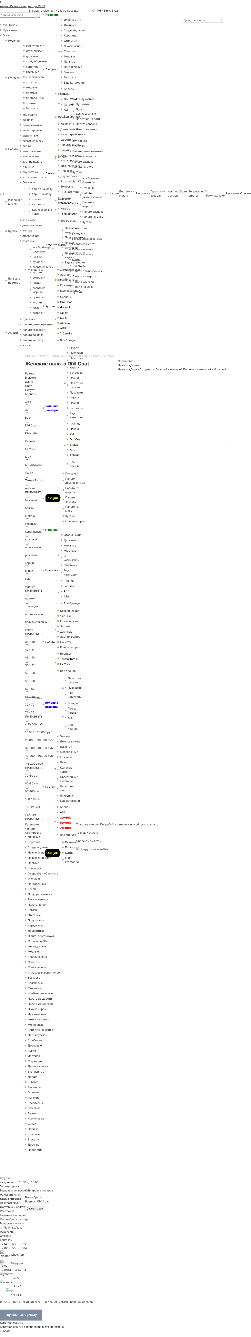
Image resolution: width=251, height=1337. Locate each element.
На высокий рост (39, 857)
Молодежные (37, 946)
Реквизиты (233, 193)
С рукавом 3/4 (38, 941)
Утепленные (36, 1071)
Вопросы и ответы (12, 1223)
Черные (65, 615)
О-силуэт (34, 878)
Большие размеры (51, 408)
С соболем (35, 1040)
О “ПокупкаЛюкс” (12, 1227)
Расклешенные (38, 899)
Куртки (50, 306)
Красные (34, 1134)
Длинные (34, 836)
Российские (36, 1103)
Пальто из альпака (40, 1003)
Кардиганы (35, 925)
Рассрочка (7, 1211)
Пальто (50, 173)
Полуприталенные (40, 894)
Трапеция (34, 868)
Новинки (51, 14)
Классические (37, 956)
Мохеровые (36, 1024)
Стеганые (34, 915)
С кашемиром (37, 1009)
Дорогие (33, 1144)
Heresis (65, 208)
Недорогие (35, 1149)
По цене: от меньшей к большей (204, 369)
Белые (32, 1113)
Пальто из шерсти (40, 998)
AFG (62, 812)
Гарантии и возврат (13, 1215)
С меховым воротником (44, 972)
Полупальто (36, 920)
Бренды (65, 297)
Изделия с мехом (52, 246)
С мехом (34, 962)
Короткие (34, 842)
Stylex (64, 312)
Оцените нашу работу (21, 1315)
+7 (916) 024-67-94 (13, 1269)
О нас (6, 35)
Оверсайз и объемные (43, 873)
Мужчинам (35, 697)
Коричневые (36, 1118)
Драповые (35, 1045)
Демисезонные (38, 1066)
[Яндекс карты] (6, 1273)
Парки (64, 150)
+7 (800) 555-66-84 (13, 1248)
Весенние (34, 1087)
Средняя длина (38, 847)
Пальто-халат (37, 904)
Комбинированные (40, 993)
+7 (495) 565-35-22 (104, 10)
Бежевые (34, 1108)
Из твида (34, 1055)
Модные (33, 951)
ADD (63, 328)
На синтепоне (37, 1014)
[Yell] (10, 1290)
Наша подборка (128, 369)
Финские (33, 1097)
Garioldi (65, 307)
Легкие (32, 1076)
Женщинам (35, 269)
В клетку (34, 1139)
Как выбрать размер (14, 1219)
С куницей (35, 1061)
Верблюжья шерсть (41, 1029)
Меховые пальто (39, 1019)
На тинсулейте (37, 1035)
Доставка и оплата (12, 1207)
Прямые (33, 862)
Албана (65, 323)
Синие (32, 1123)
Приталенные (37, 883)
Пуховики (51, 69)
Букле (32, 1050)
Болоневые (35, 983)
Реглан (32, 910)
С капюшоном (37, 967)
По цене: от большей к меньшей (161, 369)
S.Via (63, 317)
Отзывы (245, 193)
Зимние (65, 275)
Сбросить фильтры (89, 840)
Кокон (32, 889)
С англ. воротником (41, 936)
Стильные (34, 988)
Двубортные (36, 930)
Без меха (34, 977)
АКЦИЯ (52, 498)
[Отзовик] (6, 1281)
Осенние (33, 1092)
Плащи (64, 762)
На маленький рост (41, 852)
